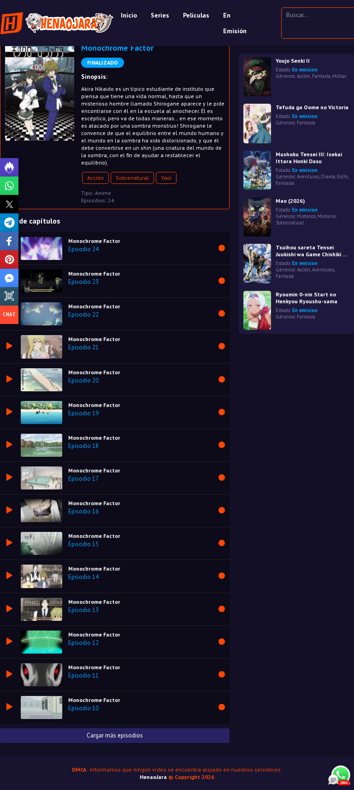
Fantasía (321, 76)
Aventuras (308, 176)
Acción (95, 177)
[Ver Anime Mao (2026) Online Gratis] (257, 216)
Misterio (327, 216)
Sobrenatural (132, 177)
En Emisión (235, 23)
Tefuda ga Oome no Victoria (312, 107)
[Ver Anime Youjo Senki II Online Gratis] (257, 76)
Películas (196, 15)
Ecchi (342, 176)
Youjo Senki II (293, 60)
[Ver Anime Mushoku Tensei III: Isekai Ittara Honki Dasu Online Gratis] (257, 170)
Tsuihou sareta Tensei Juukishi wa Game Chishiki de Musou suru (312, 251)
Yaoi (166, 177)
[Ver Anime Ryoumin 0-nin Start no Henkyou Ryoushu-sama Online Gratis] (257, 310)
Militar (339, 76)
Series (160, 15)
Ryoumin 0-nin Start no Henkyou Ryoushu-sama (306, 298)
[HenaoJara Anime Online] (57, 23)
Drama (328, 176)
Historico (306, 216)
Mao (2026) (290, 200)
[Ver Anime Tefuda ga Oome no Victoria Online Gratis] (257, 123)
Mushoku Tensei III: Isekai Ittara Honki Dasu (309, 158)
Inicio (129, 15)
